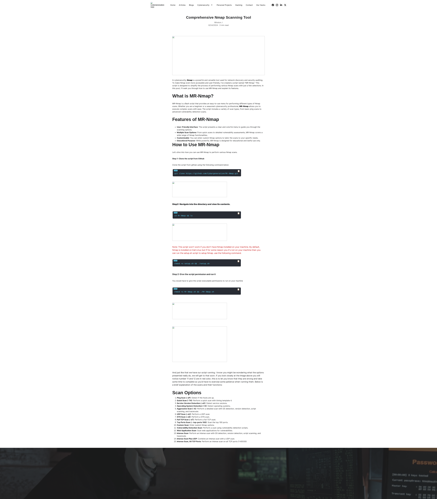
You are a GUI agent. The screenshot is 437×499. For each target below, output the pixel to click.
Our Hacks (260, 5)
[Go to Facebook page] (274, 5)
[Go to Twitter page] (285, 5)
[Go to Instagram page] (278, 5)
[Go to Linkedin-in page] (282, 5)
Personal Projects (224, 5)
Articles (182, 5)
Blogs (191, 5)
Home (172, 5)
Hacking (238, 5)
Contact (249, 5)
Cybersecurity (203, 5)
